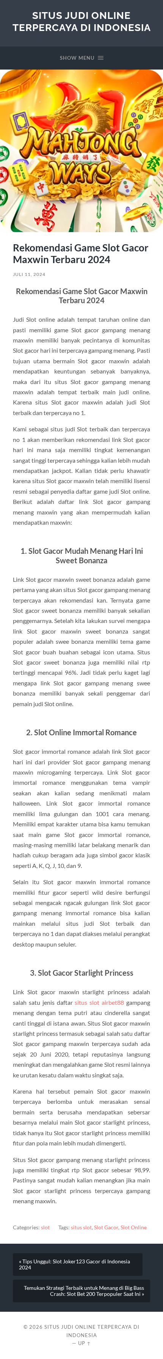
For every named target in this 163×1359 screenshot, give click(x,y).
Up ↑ (84, 1343)
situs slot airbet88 (99, 1002)
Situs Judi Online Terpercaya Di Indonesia (82, 21)
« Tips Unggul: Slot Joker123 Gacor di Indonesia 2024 (74, 1264)
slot (45, 1227)
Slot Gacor (106, 1227)
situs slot (81, 1227)
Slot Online (134, 1227)
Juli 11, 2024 (29, 274)
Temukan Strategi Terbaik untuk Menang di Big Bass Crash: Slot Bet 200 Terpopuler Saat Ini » (84, 1291)
